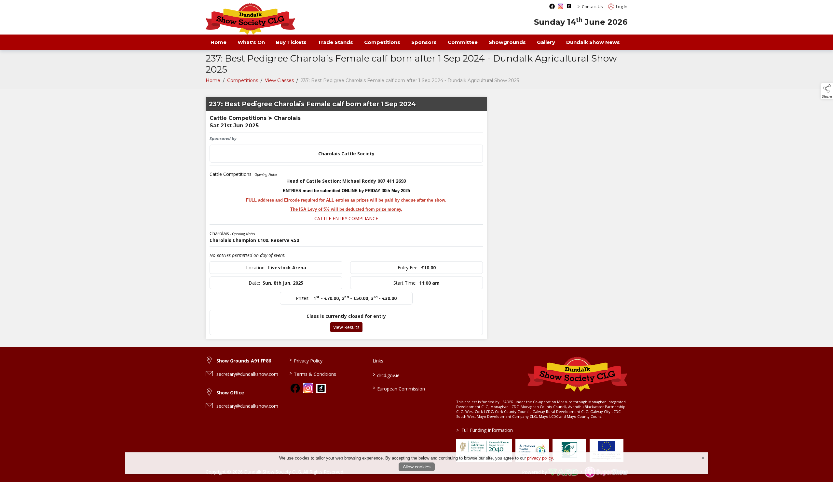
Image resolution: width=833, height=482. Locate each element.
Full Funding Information (485, 430)
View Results (346, 327)
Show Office (230, 393)
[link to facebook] (295, 388)
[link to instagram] (308, 388)
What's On (251, 42)
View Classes (279, 80)
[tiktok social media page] (569, 6)
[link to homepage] (250, 19)
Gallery (546, 42)
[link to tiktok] (321, 388)
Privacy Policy (305, 360)
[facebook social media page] (552, 6)
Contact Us (592, 6)
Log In (621, 6)
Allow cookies (416, 466)
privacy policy (540, 458)
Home (218, 42)
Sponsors (424, 42)
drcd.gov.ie (386, 374)
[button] (827, 91)
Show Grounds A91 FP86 (243, 361)
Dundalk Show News (593, 42)
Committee (463, 42)
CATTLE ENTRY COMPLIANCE (346, 218)
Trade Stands (335, 42)
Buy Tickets (291, 42)
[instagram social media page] (560, 6)
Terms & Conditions (312, 373)
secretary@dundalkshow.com (247, 374)
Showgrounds (507, 42)
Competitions (382, 42)
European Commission (399, 388)
